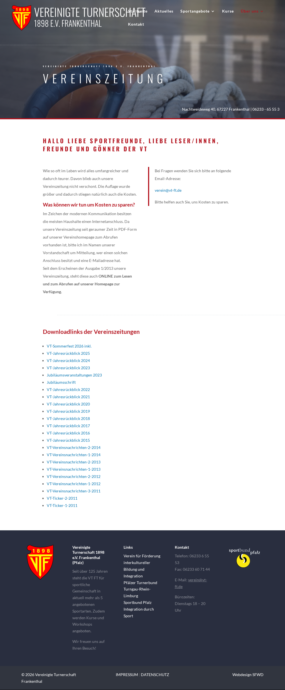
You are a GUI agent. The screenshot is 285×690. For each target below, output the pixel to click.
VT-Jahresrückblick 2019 (68, 411)
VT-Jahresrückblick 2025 (68, 353)
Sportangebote (195, 11)
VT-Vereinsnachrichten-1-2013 (73, 469)
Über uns (250, 11)
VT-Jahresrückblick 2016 (68, 433)
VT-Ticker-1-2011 (62, 505)
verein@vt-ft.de (168, 190)
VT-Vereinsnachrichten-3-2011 (73, 491)
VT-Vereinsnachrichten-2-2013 (73, 462)
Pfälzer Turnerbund (140, 582)
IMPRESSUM (127, 674)
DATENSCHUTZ (155, 674)
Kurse (228, 11)
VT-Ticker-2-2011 (62, 498)
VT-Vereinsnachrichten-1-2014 (73, 454)
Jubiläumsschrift (61, 382)
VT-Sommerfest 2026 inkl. (69, 346)
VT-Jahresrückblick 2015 (68, 440)
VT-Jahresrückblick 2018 (68, 418)
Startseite (138, 11)
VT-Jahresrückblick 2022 (68, 389)
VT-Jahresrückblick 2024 (68, 360)
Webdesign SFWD (248, 674)
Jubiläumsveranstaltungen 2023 (74, 375)
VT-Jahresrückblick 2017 (68, 425)
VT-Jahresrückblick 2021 (68, 396)
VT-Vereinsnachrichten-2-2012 (73, 476)
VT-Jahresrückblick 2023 (68, 367)
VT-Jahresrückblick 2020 (68, 404)
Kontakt (136, 24)
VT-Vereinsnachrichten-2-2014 (73, 447)
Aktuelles (163, 11)
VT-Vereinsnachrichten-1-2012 (73, 483)
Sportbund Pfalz (137, 602)
